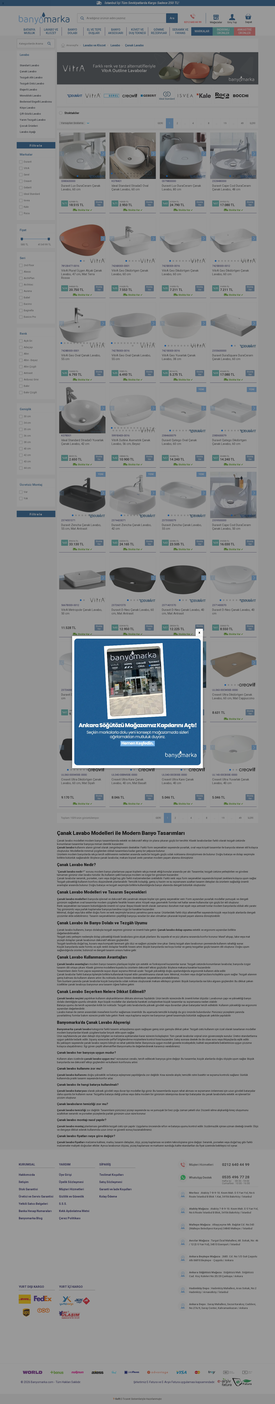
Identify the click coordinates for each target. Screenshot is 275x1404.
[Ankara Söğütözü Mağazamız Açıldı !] (137, 764)
